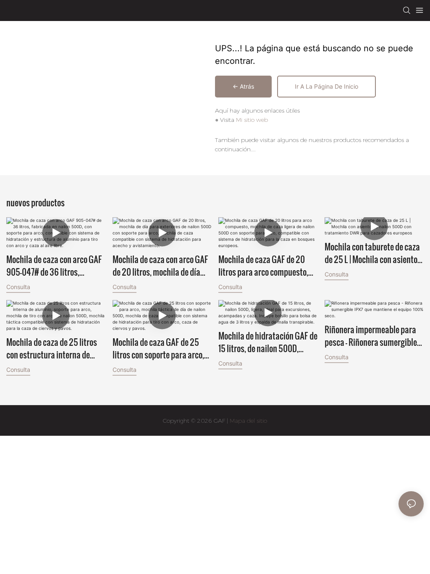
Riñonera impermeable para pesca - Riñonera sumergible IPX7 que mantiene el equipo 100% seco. (371, 335)
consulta (18, 286)
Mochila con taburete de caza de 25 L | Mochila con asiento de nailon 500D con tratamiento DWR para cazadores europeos (372, 253)
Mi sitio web (252, 120)
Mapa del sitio (247, 420)
